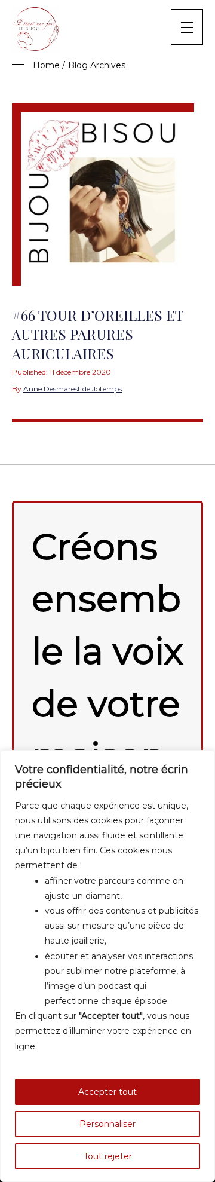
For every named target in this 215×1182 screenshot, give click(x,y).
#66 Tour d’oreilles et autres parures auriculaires (97, 334)
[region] (107, 966)
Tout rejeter (108, 1156)
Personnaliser (107, 1124)
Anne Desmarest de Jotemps (72, 388)
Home (46, 65)
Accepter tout (107, 1091)
